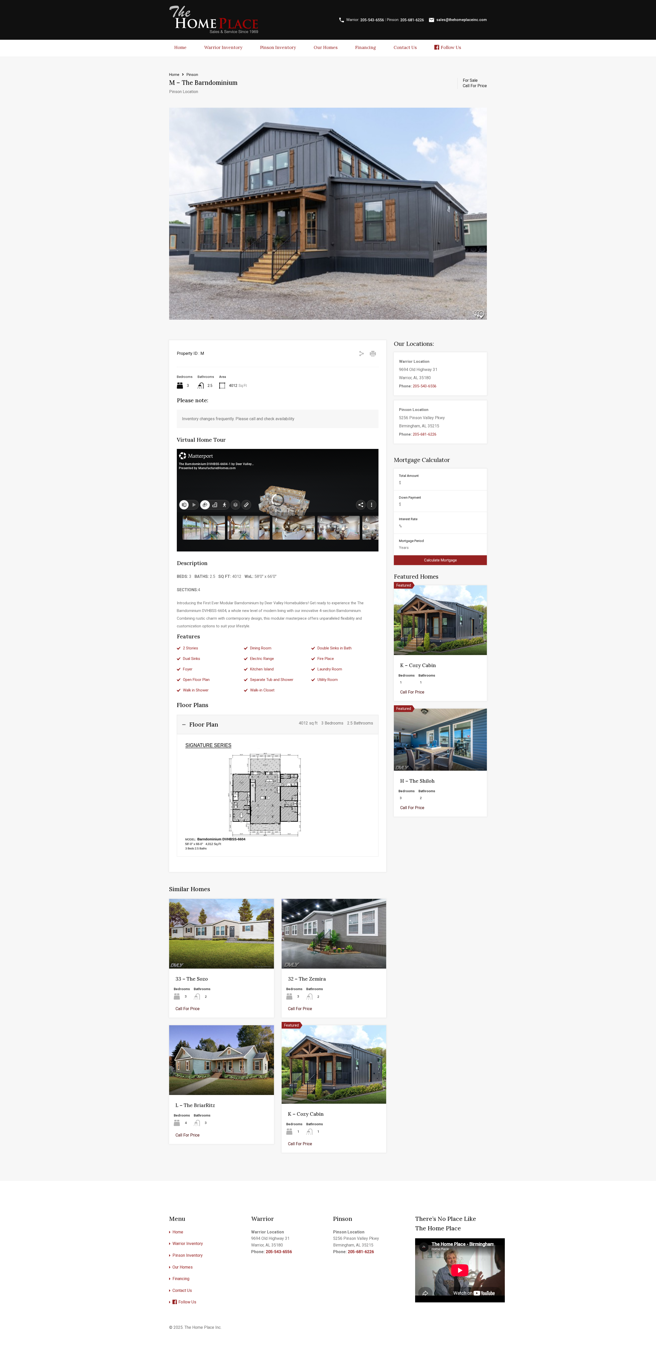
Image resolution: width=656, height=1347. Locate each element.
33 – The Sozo (192, 979)
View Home (221, 954)
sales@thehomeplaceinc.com (461, 20)
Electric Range (262, 658)
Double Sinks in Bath (334, 648)
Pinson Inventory (278, 47)
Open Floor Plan (196, 679)
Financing (365, 47)
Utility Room (327, 679)
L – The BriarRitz (195, 1105)
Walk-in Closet (262, 690)
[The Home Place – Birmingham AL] (214, 32)
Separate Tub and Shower (271, 679)
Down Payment (410, 497)
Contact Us (405, 47)
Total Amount (409, 476)
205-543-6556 (372, 20)
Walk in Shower (196, 690)
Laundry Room (329, 669)
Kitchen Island (262, 669)
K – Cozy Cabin (306, 1114)
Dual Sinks (191, 658)
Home (180, 47)
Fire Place (325, 658)
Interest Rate (408, 519)
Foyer (187, 669)
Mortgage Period (411, 541)
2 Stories (190, 648)
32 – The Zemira (307, 979)
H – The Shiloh (417, 781)
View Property (440, 641)
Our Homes (325, 47)
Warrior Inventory (223, 47)
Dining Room (260, 648)
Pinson (192, 74)
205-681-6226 (412, 20)
